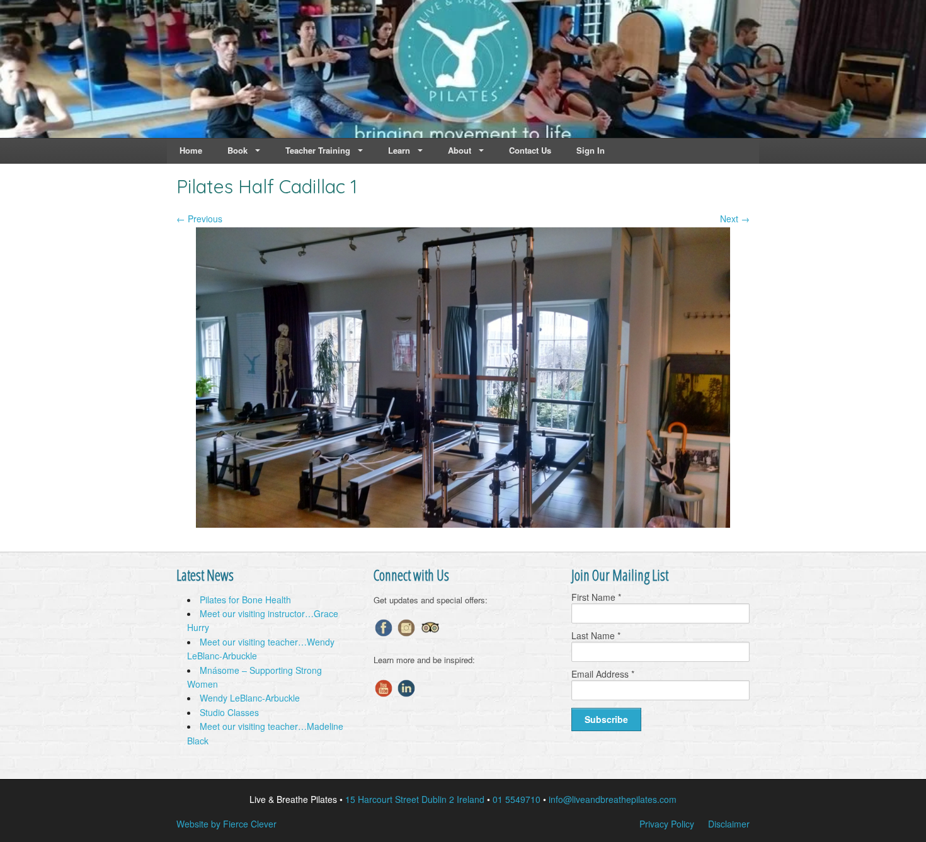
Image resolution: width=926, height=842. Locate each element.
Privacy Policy (666, 823)
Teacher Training (317, 150)
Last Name (595, 635)
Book (237, 150)
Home (191, 150)
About (459, 150)
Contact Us (530, 150)
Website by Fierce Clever (226, 823)
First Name (596, 597)
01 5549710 (516, 799)
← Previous (199, 218)
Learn (399, 150)
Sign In (590, 150)
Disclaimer (729, 823)
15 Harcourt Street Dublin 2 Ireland (414, 799)
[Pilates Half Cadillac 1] (463, 524)
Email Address (602, 673)
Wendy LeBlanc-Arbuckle (250, 697)
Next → (735, 218)
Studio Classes (229, 712)
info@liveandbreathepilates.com (613, 799)
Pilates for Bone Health (245, 599)
